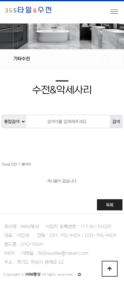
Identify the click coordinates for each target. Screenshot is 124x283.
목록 (110, 205)
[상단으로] (110, 269)
